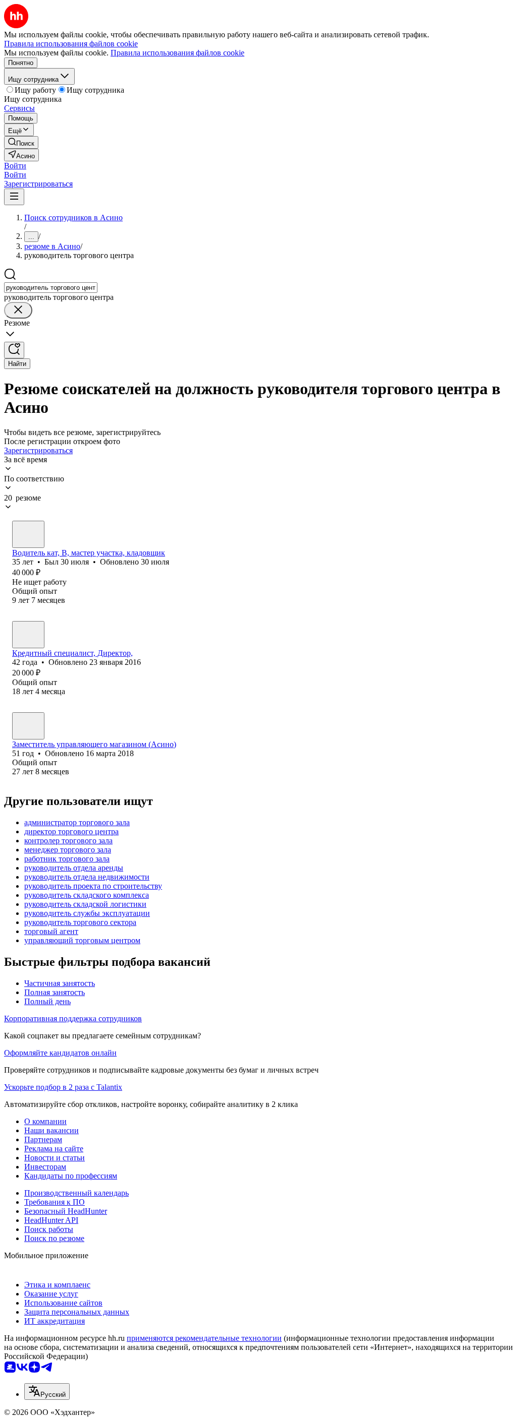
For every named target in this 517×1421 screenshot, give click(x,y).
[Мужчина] (28, 534)
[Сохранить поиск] (14, 350)
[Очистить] (18, 310)
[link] (21, 142)
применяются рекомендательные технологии (204, 1338)
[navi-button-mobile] (14, 197)
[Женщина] (28, 634)
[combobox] (50, 287)
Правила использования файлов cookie (177, 52)
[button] (15, 165)
